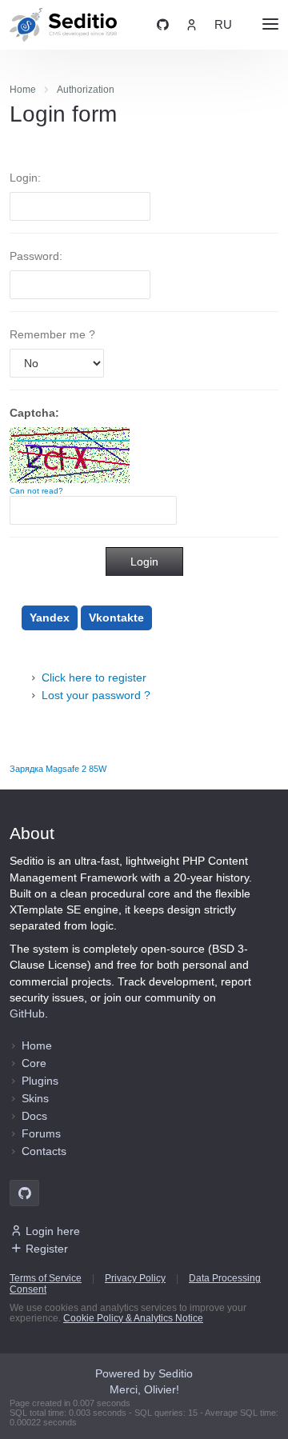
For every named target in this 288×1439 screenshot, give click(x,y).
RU (223, 24)
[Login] (191, 24)
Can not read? (36, 490)
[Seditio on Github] (163, 24)
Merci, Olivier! (144, 1389)
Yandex (50, 617)
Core (34, 1063)
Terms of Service (46, 1278)
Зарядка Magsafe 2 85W (58, 768)
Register (47, 1248)
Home (37, 1045)
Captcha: (34, 412)
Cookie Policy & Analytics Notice (133, 1318)
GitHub (27, 1013)
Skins (35, 1098)
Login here (53, 1231)
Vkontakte (116, 617)
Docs (34, 1115)
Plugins (40, 1080)
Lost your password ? (96, 695)
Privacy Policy (135, 1278)
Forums (41, 1133)
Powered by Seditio (144, 1373)
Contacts (44, 1151)
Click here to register (94, 677)
